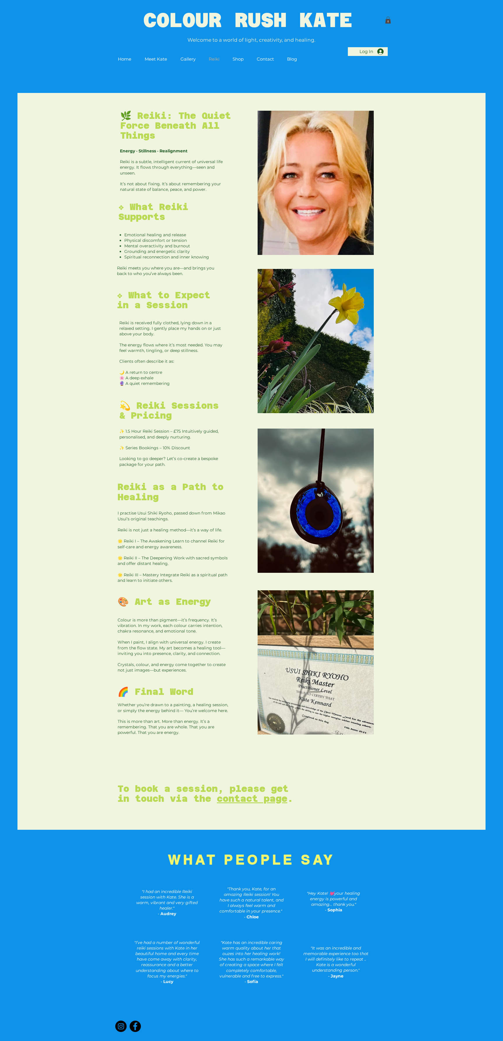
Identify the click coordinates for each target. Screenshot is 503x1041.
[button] (388, 20)
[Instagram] (121, 1026)
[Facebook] (135, 1026)
